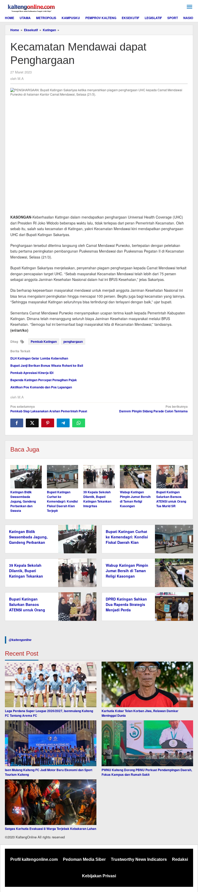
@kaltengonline (20, 640)
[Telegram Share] (63, 423)
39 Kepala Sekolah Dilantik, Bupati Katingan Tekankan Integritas (97, 499)
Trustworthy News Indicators (139, 859)
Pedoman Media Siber (84, 859)
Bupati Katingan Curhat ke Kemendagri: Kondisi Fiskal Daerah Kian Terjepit (62, 501)
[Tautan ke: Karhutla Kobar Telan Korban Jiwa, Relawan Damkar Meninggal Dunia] (147, 684)
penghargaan (73, 341)
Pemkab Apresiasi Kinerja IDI (31, 372)
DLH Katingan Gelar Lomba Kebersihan (39, 358)
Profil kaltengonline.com (34, 859)
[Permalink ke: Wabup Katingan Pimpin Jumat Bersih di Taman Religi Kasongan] (135, 476)
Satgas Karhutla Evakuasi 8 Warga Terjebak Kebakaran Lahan (50, 828)
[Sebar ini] (16, 423)
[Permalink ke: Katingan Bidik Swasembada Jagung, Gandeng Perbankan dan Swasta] (26, 476)
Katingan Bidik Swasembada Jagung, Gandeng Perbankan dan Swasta (23, 501)
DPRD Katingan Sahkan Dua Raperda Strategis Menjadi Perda (126, 604)
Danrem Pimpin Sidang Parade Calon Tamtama (153, 408)
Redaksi (180, 859)
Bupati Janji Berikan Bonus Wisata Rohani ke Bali (46, 365)
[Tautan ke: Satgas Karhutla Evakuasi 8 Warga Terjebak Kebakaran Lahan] (50, 802)
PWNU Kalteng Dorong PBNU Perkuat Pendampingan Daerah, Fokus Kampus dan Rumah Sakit (147, 772)
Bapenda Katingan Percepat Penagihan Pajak (43, 380)
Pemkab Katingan (44, 341)
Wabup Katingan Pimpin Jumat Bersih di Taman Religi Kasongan (135, 499)
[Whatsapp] (78, 423)
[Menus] (189, 7)
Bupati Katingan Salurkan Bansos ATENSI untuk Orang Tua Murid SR (171, 499)
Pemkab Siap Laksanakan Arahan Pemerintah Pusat (48, 408)
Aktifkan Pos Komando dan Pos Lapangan (41, 387)
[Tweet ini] (32, 423)
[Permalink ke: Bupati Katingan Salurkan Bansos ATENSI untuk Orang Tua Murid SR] (172, 476)
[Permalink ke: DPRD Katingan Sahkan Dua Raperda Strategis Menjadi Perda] (172, 605)
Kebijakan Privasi (99, 876)
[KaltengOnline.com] (32, 7)
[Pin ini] (47, 423)
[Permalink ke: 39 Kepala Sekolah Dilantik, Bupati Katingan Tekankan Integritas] (99, 476)
